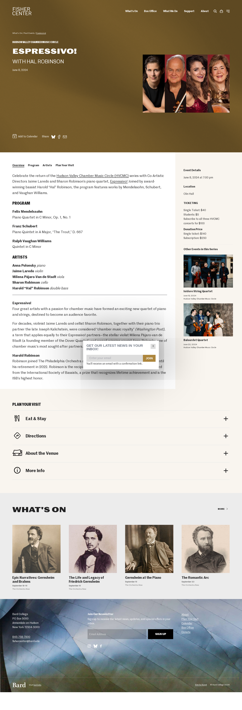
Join (149, 358)
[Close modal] (153, 346)
